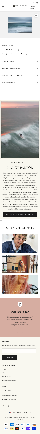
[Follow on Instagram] (8, 406)
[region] (20, 315)
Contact (4, 369)
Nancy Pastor (7, 45)
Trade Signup (33, 7)
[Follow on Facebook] (3, 406)
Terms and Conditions (9, 380)
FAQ (3, 373)
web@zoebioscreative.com (10, 395)
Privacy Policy (6, 376)
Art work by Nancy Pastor (20, 215)
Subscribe (9, 358)
